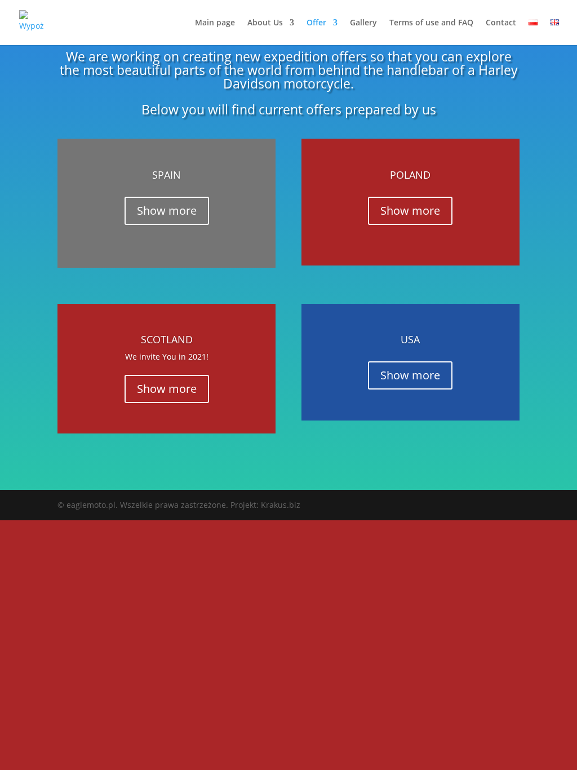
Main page (215, 23)
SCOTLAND (167, 339)
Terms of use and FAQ (431, 23)
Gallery (363, 23)
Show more (167, 210)
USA (410, 339)
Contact (501, 23)
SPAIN (166, 175)
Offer (316, 23)
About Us (265, 23)
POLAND (410, 175)
